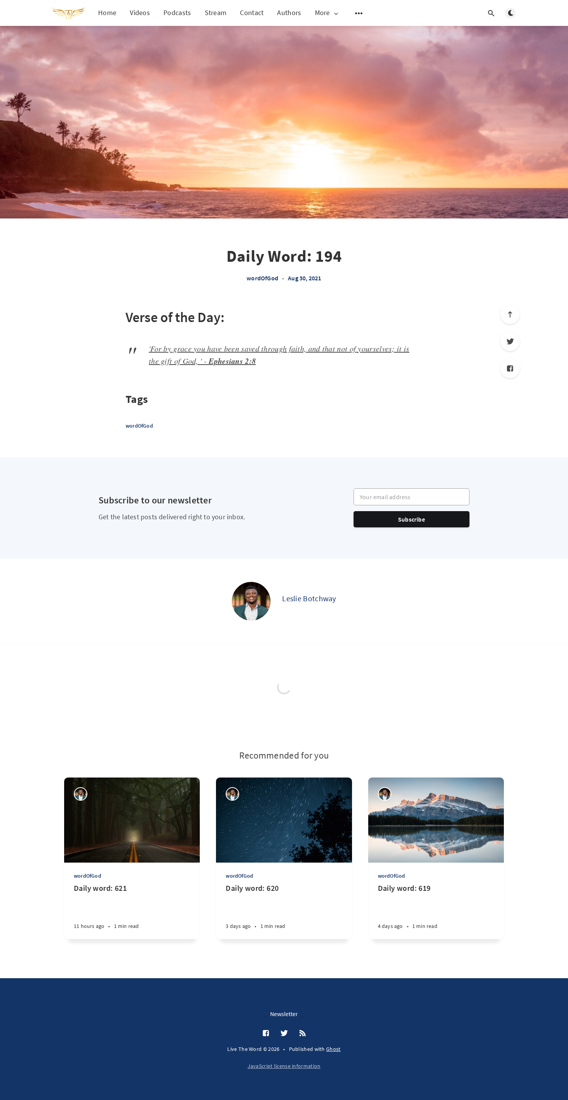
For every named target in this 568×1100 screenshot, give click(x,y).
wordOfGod (262, 278)
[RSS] (302, 1033)
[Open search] (491, 13)
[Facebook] (510, 368)
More (322, 13)
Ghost (333, 1048)
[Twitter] (510, 341)
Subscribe (411, 519)
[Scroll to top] (510, 314)
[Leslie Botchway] (251, 601)
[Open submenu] (359, 13)
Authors (289, 12)
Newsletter (284, 1014)
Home (107, 12)
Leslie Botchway (309, 598)
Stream (216, 12)
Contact (252, 12)
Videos (140, 12)
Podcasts (177, 12)
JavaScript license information (284, 1065)
